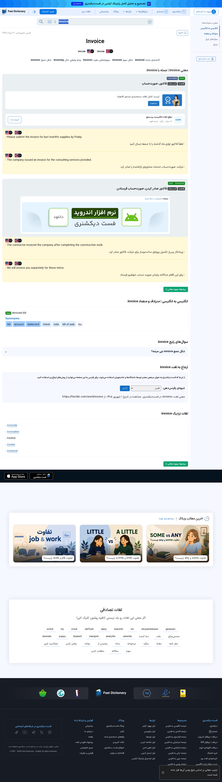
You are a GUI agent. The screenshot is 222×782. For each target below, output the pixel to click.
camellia (127, 636)
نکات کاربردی (118, 742)
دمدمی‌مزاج (174, 636)
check (46, 324)
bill (9, 324)
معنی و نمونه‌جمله (210, 23)
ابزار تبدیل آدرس (148, 753)
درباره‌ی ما (88, 731)
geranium (170, 629)
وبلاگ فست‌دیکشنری (115, 726)
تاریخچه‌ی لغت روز (209, 758)
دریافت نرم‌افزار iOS (209, 742)
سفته (159, 644)
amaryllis (110, 636)
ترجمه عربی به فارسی (177, 758)
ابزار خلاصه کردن (148, 742)
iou (80, 324)
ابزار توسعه (150, 737)
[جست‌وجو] (41, 21)
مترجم (213, 731)
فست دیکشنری (24, 746)
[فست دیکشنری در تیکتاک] (16, 732)
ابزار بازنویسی (149, 731)
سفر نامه (173, 644)
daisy (104, 629)
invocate (12, 425)
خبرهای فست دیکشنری (114, 748)
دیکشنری (213, 726)
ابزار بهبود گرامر (148, 726)
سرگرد (146, 644)
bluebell (77, 636)
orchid (50, 629)
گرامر (122, 731)
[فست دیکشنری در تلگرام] (33, 732)
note (56, 324)
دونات (87, 644)
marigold (93, 636)
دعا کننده (144, 636)
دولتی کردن (71, 644)
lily (62, 629)
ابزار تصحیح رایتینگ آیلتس (143, 758)
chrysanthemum (149, 629)
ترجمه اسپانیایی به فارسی (175, 742)
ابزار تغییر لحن (149, 748)
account (19, 324)
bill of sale (69, 324)
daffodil (89, 629)
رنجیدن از (103, 644)
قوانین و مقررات (86, 753)
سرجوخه (131, 644)
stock (74, 629)
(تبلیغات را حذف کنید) (153, 198)
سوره (128, 651)
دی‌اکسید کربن (51, 644)
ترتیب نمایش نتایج (204, 59)
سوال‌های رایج (212, 39)
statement (33, 324)
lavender (46, 636)
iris (132, 629)
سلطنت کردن (97, 651)
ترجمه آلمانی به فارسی (176, 731)
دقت (158, 636)
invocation (13, 431)
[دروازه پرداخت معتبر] (183, 693)
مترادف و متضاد (211, 33)
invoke (11, 444)
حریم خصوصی (86, 748)
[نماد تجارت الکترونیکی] (166, 693)
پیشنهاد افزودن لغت (84, 742)
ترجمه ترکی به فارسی (177, 753)
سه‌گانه (115, 651)
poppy (62, 636)
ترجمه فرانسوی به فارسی (175, 737)
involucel (12, 450)
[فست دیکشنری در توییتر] (41, 732)
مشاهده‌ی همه (166, 518)
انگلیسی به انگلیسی (209, 28)
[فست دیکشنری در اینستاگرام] (49, 732)
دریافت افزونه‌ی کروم (208, 748)
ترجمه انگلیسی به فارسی (176, 726)
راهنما (90, 737)
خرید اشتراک (212, 753)
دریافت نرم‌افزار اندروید (207, 737)
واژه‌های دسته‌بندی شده (114, 737)
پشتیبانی (89, 726)
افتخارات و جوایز (117, 753)
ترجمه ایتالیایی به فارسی (175, 748)
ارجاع (215, 44)
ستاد (117, 644)
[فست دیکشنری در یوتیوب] (25, 732)
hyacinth (118, 629)
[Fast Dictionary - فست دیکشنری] (13, 11)
